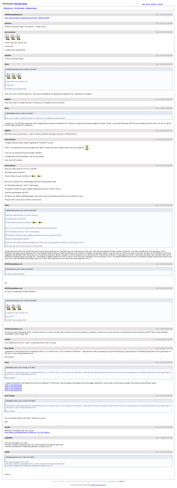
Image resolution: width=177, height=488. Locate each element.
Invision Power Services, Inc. (98, 485)
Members (154, 4)
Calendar (160, 4)
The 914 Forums (19, 8)
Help (143, 4)
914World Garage (31, 8)
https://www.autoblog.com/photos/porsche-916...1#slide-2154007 (27, 18)
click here (121, 481)
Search (148, 4)
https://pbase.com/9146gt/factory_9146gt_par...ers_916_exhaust (27, 432)
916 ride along (20, 4)
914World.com (8, 8)
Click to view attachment (13, 385)
